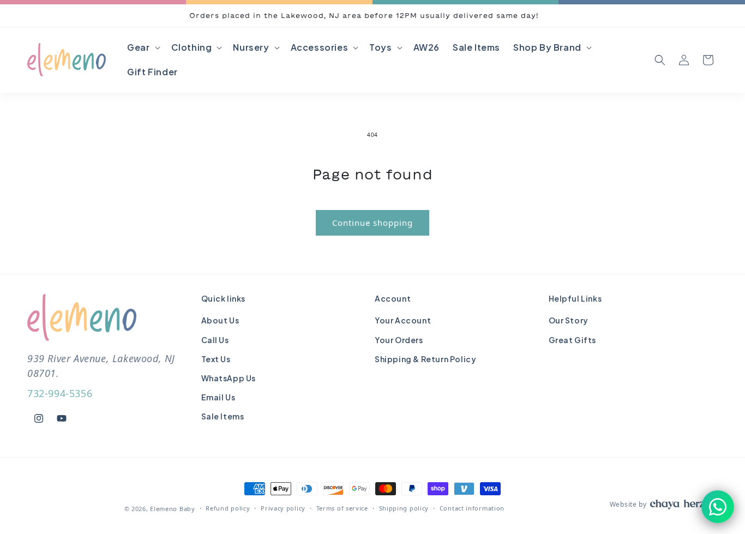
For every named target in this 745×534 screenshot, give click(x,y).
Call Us (215, 340)
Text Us (216, 359)
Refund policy (228, 508)
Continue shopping (372, 222)
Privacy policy (283, 508)
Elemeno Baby (172, 509)
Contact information (472, 508)
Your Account (403, 321)
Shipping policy (404, 508)
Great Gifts (573, 340)
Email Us (218, 398)
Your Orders (399, 340)
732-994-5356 (59, 393)
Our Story (568, 321)
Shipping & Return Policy (425, 359)
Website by (628, 504)
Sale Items (222, 417)
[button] (142, 47)
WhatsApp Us (228, 378)
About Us (220, 321)
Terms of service (342, 508)
